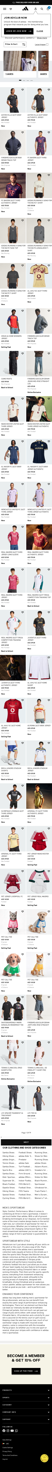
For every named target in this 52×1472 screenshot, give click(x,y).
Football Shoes (25, 1153)
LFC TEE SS (32, 1113)
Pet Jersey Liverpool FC (12, 896)
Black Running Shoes (42, 1181)
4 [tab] (31, 79)
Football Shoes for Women (26, 1195)
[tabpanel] (26, 615)
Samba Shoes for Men (10, 1174)
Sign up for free (23, 1371)
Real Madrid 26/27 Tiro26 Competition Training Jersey (12, 640)
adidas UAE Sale (26, 1170)
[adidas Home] (26, 8)
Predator (23, 1160)
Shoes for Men (41, 1156)
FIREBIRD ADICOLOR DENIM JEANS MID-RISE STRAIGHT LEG (38, 381)
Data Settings (7, 1440)
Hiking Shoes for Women (10, 1191)
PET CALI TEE (6, 937)
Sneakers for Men (42, 1170)
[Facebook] (4, 1430)
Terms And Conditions (10, 1455)
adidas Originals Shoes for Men (10, 1160)
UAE (7, 1444)
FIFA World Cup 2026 (26, 1184)
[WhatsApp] (16, 1430)
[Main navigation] (4, 8)
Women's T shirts (42, 1198)
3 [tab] (28, 79)
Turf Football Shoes (26, 1167)
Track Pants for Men (42, 1191)
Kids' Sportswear (10, 1177)
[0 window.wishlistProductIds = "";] (11, 8)
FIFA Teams (24, 1191)
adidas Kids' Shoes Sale (26, 1156)
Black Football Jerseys (10, 1184)
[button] (22, 89)
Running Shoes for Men (42, 1153)
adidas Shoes (40, 1163)
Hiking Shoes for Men (10, 1156)
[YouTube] (12, 1430)
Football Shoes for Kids (26, 1188)
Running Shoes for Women (42, 1174)
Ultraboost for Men (42, 1188)
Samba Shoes (8, 1153)
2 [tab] (24, 79)
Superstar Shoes (10, 1181)
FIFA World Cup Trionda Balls (26, 1198)
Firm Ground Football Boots (26, 1174)
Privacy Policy (7, 1451)
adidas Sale (24, 1163)
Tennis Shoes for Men (10, 1163)
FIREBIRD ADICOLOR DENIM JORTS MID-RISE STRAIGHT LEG (38, 1025)
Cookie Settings (8, 1447)
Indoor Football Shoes (26, 1181)
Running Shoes (41, 1160)
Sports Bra (7, 1170)
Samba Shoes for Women (10, 1167)
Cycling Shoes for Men (10, 1198)
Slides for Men (41, 1177)
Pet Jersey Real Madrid (38, 896)
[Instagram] (8, 1430)
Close (40, 31)
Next (26, 1142)
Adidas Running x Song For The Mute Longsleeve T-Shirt (40, 248)
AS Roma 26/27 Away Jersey (39, 726)
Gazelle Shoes (9, 1188)
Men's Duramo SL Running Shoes (42, 1195)
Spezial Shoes (9, 1195)
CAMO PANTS (6, 379)
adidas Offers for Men (26, 1177)
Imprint (5, 1459)
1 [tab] (20, 79)
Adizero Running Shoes (42, 1167)
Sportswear (40, 1184)
